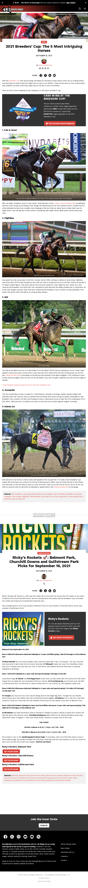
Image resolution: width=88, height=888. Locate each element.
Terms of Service (44, 881)
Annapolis (30, 494)
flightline (25, 497)
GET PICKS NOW (11, 751)
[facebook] (43, 68)
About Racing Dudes (68, 844)
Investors (64, 856)
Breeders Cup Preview (12, 497)
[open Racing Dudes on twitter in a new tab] (12, 837)
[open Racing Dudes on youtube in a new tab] (25, 837)
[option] (44, 3)
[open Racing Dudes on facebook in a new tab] (5, 837)
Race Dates (65, 848)
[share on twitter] (45, 75)
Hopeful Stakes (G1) (12, 375)
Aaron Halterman (45, 65)
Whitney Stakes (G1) (61, 487)
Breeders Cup (39, 494)
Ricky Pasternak (45, 580)
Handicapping (44, 553)
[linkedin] (45, 68)
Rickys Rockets (65, 780)
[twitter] (40, 68)
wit (24, 499)
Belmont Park (24, 775)
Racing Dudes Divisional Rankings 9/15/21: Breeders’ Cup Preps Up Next (44, 802)
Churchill (79, 775)
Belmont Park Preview (54, 775)
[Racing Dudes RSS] (38, 837)
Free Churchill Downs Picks (66, 778)
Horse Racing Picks (75, 497)
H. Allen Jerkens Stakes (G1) (64, 203)
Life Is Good (17, 499)
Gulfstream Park (20, 780)
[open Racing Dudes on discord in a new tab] (32, 837)
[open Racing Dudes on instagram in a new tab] (18, 837)
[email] (48, 68)
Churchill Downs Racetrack (45, 778)
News (44, 42)
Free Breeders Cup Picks (39, 497)
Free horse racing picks (58, 497)
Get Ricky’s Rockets (63, 637)
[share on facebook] (40, 75)
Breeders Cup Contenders (56, 494)
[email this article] (54, 75)
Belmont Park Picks (37, 775)
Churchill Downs (10, 778)
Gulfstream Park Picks (36, 780)
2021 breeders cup (18, 494)
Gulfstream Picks (51, 780)
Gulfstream (8, 780)
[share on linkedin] (50, 75)
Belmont (14, 775)
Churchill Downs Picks (25, 778)
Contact (64, 860)
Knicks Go (8, 499)
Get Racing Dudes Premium (61, 123)
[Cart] (80, 8)
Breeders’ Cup (14, 81)
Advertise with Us (67, 852)
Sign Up (44, 825)
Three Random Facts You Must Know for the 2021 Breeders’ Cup (26, 385)
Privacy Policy (44, 878)
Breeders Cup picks (74, 494)
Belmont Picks (69, 775)
